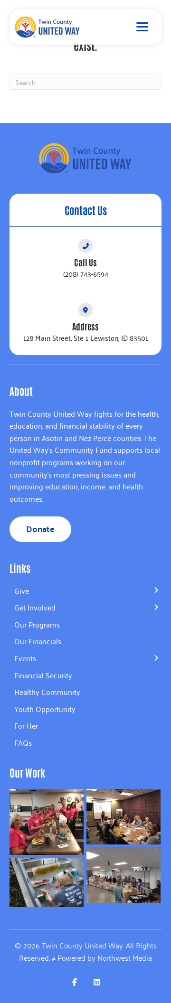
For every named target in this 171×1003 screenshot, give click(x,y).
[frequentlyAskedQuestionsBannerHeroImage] (47, 822)
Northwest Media (124, 957)
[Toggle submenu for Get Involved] (155, 607)
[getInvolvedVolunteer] (47, 882)
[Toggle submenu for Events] (155, 658)
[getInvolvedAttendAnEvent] (123, 875)
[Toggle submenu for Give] (155, 590)
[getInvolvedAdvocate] (123, 816)
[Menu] (142, 27)
